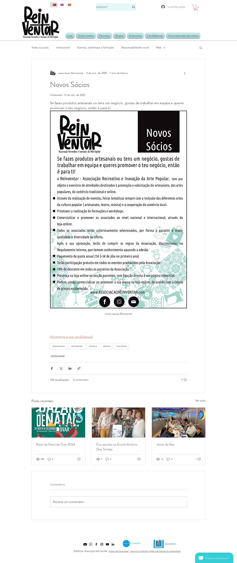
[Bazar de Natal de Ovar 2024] (58, 423)
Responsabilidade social (135, 47)
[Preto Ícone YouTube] (107, 544)
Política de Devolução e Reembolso (165, 551)
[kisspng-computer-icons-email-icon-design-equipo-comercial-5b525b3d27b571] (85, 544)
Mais (158, 47)
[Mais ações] (185, 73)
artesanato (58, 346)
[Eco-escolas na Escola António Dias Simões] (118, 423)
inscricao (121, 346)
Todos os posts (40, 47)
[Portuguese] (53, 4)
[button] (195, 7)
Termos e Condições (139, 551)
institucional (63, 47)
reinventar (77, 346)
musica (93, 346)
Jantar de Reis (165, 444)
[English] (61, 4)
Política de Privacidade (118, 551)
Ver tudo (201, 400)
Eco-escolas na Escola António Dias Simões (116, 447)
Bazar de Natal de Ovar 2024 (55, 444)
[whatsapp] (91, 544)
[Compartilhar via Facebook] (52, 368)
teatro (106, 346)
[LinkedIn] (113, 544)
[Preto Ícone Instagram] (102, 544)
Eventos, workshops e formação (95, 47)
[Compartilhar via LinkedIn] (70, 368)
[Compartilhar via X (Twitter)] (61, 368)
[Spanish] (68, 4)
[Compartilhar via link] (79, 368)
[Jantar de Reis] (178, 423)
